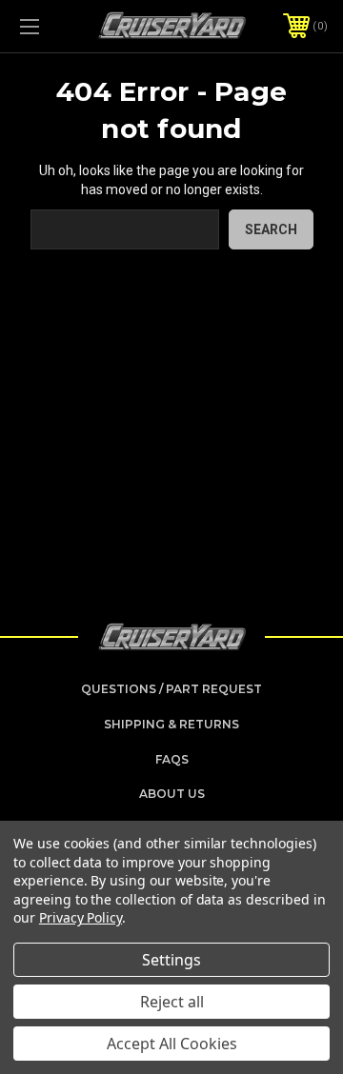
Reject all (172, 1001)
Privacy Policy (80, 917)
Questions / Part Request (171, 689)
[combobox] (124, 229)
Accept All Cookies (172, 1043)
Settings (171, 959)
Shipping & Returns (171, 724)
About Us (172, 793)
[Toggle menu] (50, 26)
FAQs (172, 759)
